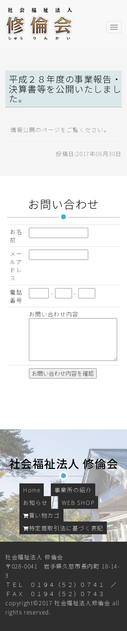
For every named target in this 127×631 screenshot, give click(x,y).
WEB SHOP (78, 502)
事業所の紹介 (73, 490)
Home (31, 490)
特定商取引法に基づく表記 (66, 528)
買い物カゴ (44, 515)
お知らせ (35, 502)
